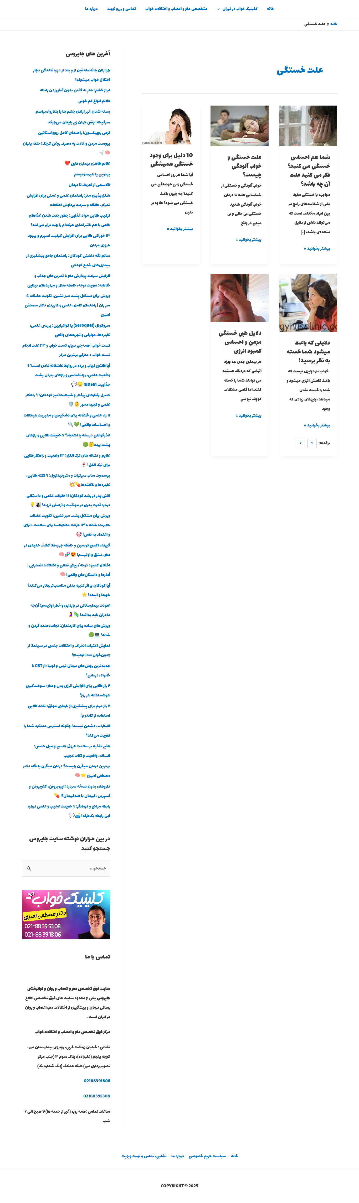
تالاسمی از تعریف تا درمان (89, 185)
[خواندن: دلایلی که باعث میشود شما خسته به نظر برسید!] (308, 302)
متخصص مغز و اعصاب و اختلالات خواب (176, 9)
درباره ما (91, 9)
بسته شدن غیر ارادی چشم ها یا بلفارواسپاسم (72, 112)
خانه (270, 9)
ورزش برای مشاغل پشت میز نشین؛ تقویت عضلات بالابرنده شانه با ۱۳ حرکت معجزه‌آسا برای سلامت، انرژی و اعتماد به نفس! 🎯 (66, 525)
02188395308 (96, 1096)
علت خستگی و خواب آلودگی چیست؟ (244, 166)
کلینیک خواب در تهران (240, 9)
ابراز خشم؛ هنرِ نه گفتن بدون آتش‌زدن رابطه (75, 90)
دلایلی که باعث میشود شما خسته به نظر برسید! (308, 352)
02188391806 (97, 1081)
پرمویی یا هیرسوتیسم (92, 174)
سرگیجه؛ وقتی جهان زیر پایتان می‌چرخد (79, 122)
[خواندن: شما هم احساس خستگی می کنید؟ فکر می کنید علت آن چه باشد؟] (308, 125)
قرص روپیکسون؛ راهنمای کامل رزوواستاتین (74, 133)
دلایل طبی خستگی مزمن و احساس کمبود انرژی (240, 342)
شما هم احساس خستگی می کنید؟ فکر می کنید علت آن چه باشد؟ (309, 170)
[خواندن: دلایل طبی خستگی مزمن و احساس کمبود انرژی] (240, 297)
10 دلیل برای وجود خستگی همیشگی (171, 160)
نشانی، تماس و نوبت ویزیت (144, 1156)
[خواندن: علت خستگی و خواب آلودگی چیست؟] (240, 125)
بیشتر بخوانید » (317, 248)
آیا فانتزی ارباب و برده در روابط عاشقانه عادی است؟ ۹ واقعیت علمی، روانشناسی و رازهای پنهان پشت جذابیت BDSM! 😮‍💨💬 (68, 375)
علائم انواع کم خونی (94, 101)
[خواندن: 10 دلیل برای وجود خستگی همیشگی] (171, 124)
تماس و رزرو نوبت (121, 9)
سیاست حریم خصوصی (207, 1156)
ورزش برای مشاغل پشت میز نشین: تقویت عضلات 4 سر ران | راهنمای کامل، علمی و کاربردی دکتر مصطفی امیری (67, 305)
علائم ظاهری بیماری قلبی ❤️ (87, 164)
